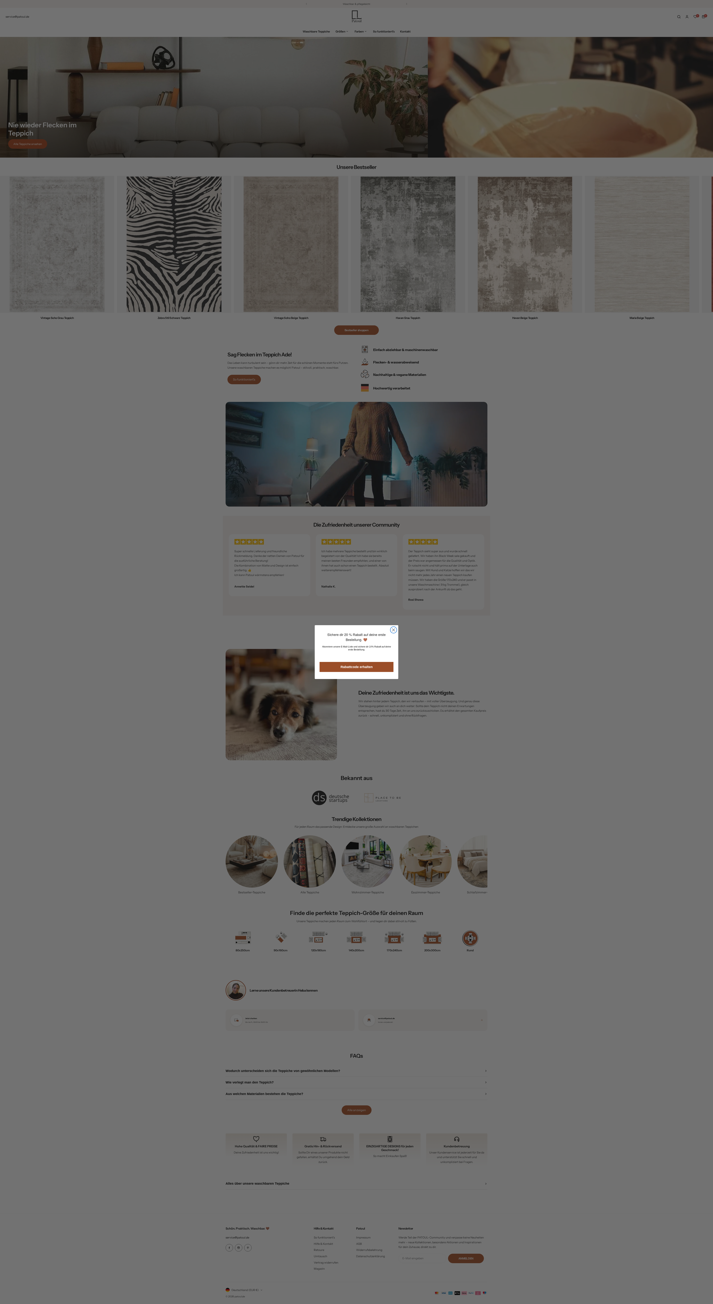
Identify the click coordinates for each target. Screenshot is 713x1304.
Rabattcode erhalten (357, 667)
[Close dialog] (393, 630)
